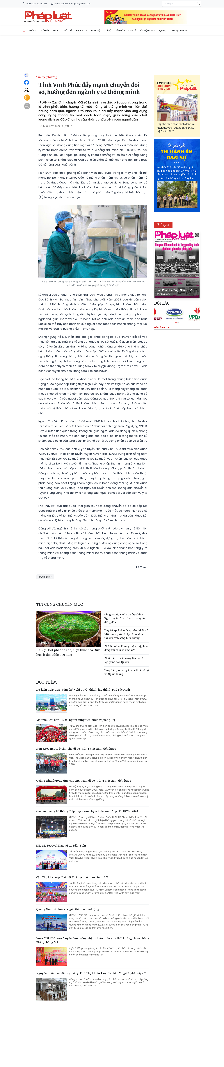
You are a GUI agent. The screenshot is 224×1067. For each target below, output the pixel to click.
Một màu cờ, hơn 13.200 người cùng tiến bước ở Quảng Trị (75, 720)
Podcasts (81, 30)
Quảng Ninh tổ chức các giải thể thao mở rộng (67, 909)
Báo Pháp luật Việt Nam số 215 (175, 290)
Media (56, 30)
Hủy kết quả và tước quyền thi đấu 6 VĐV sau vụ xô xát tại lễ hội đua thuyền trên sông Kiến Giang (126, 634)
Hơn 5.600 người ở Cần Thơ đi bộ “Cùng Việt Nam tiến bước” (76, 748)
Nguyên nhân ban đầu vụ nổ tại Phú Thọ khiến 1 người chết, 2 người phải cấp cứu (92, 973)
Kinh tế (132, 30)
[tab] (176, 322)
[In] (27, 106)
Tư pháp (45, 30)
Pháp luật (96, 30)
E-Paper (163, 225)
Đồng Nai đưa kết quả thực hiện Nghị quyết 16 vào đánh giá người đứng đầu (125, 618)
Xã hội (108, 30)
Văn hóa (120, 30)
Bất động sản (147, 30)
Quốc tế (67, 30)
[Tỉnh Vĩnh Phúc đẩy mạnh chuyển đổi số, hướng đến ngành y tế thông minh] (48, 17)
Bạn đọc (163, 30)
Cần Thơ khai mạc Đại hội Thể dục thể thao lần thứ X (72, 877)
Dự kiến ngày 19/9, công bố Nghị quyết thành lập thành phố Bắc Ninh (83, 689)
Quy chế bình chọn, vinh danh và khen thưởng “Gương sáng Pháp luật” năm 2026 (176, 127)
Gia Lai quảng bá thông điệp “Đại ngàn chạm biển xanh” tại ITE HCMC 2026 (87, 811)
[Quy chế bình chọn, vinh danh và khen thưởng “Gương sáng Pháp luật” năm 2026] (177, 107)
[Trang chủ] (24, 30)
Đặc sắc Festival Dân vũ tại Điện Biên (61, 845)
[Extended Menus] (193, 30)
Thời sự (33, 30)
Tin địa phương (180, 30)
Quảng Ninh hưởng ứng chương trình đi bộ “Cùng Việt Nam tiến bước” (84, 780)
